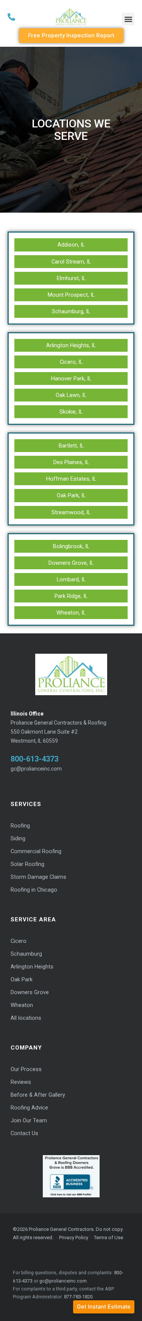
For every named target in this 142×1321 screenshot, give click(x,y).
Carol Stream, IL (71, 261)
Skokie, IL (71, 411)
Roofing (20, 826)
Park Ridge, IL (71, 596)
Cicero (19, 941)
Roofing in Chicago (34, 890)
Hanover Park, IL (71, 378)
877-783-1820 (78, 1297)
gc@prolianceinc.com (36, 769)
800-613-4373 (34, 758)
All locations (26, 1018)
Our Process (26, 1069)
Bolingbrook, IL (71, 546)
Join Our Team (29, 1120)
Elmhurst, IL (71, 278)
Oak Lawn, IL (71, 395)
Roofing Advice (29, 1108)
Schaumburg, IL (71, 311)
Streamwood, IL (71, 512)
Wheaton (22, 1005)
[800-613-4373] (27, 16)
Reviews (21, 1082)
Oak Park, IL (71, 495)
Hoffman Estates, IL (71, 478)
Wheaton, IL (71, 612)
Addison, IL (71, 244)
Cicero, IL (71, 362)
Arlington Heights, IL (71, 345)
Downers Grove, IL (71, 562)
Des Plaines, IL (71, 462)
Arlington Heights (32, 967)
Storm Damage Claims (38, 877)
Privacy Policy (73, 1237)
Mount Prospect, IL (71, 294)
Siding (18, 838)
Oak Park (22, 979)
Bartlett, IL (71, 445)
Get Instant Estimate (104, 1306)
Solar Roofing (27, 864)
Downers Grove (30, 992)
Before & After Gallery (38, 1095)
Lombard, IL (71, 579)
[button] (128, 19)
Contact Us (24, 1133)
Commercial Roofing (36, 851)
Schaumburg (26, 954)
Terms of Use (108, 1237)
